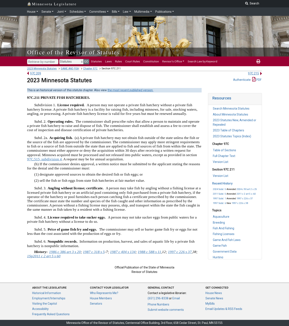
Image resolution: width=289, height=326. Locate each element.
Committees (97, 11)
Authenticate (242, 79)
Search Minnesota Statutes (231, 108)
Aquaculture (221, 216)
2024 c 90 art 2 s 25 (247, 189)
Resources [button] (221, 98)
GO (86, 61)
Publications (163, 11)
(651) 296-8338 (158, 298)
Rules (118, 61)
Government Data (225, 251)
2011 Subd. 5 (219, 194)
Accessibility (40, 309)
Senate (46, 11)
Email (176, 298)
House (31, 11)
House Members (101, 298)
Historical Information (46, 293)
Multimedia (141, 11)
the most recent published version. (130, 90)
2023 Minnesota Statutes (42, 68)
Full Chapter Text (224, 156)
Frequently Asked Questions (51, 314)
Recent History (222, 183)
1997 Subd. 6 (219, 203)
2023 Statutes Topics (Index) (232, 136)
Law (125, 11)
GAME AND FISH (70, 68)
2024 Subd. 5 (219, 189)
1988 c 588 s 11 (149, 252)
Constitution (151, 61)
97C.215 (253, 73)
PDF (258, 79)
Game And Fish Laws (227, 240)
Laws (108, 61)
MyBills (210, 303)
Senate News (214, 298)
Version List (220, 162)
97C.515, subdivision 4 (44, 159)
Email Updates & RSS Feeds (223, 309)
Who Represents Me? (104, 293)
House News (213, 293)
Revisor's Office (172, 61)
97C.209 (35, 73)
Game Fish (220, 245)
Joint (60, 11)
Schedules (77, 11)
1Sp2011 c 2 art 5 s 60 (44, 256)
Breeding (219, 222)
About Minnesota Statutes (230, 114)
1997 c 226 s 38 (240, 203)
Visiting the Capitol (44, 303)
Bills (114, 11)
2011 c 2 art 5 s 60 (246, 194)
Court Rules (132, 61)
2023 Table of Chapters (228, 130)
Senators (96, 303)
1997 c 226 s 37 (245, 198)
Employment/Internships (48, 298)
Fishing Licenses (223, 234)
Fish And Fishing (223, 228)
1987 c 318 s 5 (94, 252)
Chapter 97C (90, 68)
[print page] (258, 61)
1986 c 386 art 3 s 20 (65, 252)
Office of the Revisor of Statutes (73, 52)
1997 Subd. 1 (219, 198)
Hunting (218, 257)
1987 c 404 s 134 (123, 252)
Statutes (96, 61)
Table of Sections (224, 150)
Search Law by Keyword (202, 61)
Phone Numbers (158, 304)
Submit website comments (166, 309)
